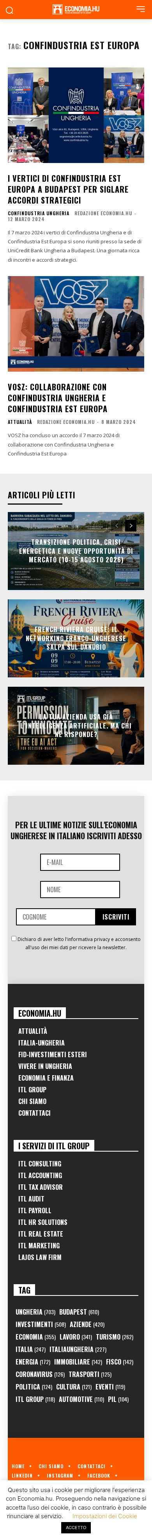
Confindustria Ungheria (38, 213)
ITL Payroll (34, 1210)
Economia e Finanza (46, 1078)
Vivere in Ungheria (45, 1066)
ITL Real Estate (40, 1234)
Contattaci (34, 1113)
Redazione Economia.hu (103, 213)
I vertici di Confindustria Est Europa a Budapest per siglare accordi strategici (68, 189)
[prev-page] (116, 526)
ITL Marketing (39, 1245)
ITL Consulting (39, 1163)
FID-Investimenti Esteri (52, 1054)
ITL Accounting (40, 1175)
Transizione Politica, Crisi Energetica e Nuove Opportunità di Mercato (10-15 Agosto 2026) (76, 551)
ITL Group (32, 1089)
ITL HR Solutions (42, 1222)
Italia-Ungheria (41, 1042)
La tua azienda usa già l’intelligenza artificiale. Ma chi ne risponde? (76, 725)
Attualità (20, 422)
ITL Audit (31, 1198)
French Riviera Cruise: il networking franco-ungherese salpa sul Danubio (76, 638)
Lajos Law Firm (40, 1257)
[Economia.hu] (76, 9)
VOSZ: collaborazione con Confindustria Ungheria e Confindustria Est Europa (58, 398)
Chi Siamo (32, 1101)
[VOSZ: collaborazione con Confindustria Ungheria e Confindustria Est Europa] (76, 324)
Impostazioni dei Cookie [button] (104, 1516)
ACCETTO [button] (76, 1527)
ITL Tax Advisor (40, 1187)
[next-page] (130, 526)
